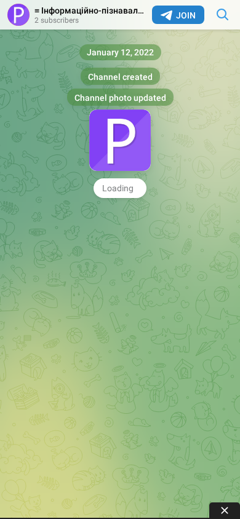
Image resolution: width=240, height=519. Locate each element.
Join (186, 15)
